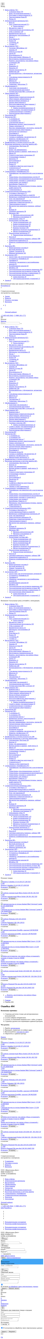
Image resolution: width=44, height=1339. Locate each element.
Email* (3, 1249)
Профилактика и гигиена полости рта (19, 142)
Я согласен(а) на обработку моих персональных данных (22, 1328)
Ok (2, 1337)
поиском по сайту (22, 1032)
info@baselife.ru (6, 1208)
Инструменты (10, 1182)
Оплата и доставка (11, 300)
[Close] (3, 1307)
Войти (3, 1258)
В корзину (4, 887)
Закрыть (4, 1288)
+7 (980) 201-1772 (20, 315)
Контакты (8, 302)
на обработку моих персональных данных (23, 1286)
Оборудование (10, 1186)
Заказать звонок (14, 1288)
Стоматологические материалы (16, 1195)
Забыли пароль (10, 1256)
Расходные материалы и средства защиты (19, 1192)
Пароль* (4, 1252)
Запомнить (7, 1254)
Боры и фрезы (10, 1179)
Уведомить (12, 1331)
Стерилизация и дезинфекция (15, 1193)
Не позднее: (5, 1322)
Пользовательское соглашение (15, 1222)
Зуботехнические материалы (15, 1181)
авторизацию (15, 1028)
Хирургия (8, 1197)
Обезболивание (10, 1184)
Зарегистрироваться (13, 1258)
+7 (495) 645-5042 (7, 315)
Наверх (3, 1037)
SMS (2, 1256)
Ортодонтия (10, 115)
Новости (8, 298)
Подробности (5, 285)
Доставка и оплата (11, 1163)
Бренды (3, 321)
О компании (9, 1161)
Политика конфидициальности (16, 1224)
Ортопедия (9, 1188)
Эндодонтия (9, 1199)
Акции (8, 280)
